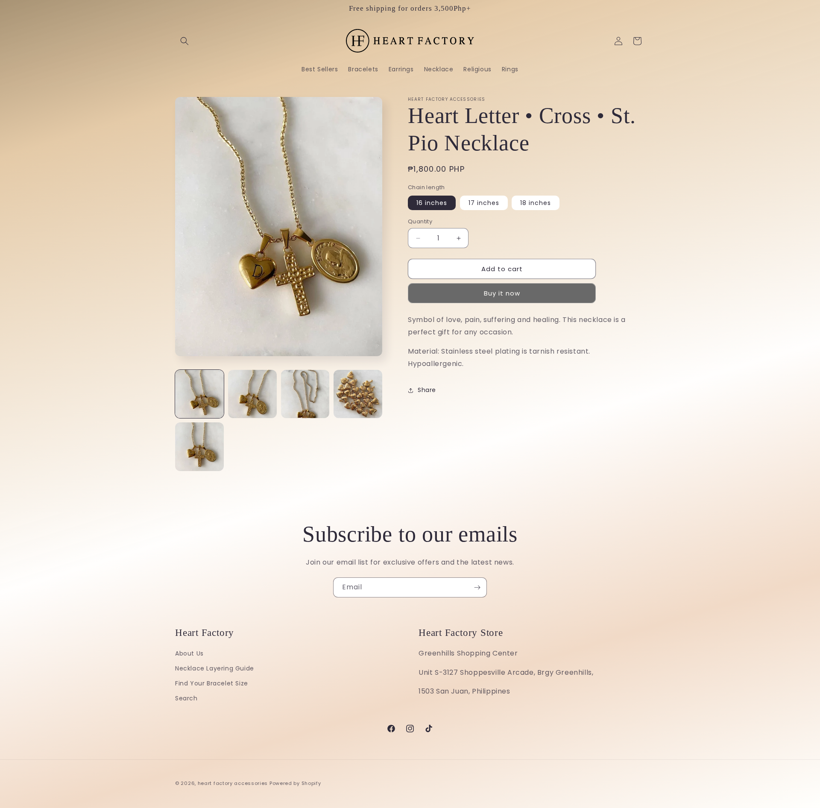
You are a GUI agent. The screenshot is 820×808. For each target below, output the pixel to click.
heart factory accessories (233, 783)
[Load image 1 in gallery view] (199, 394)
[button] (184, 41)
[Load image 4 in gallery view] (358, 394)
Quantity (420, 221)
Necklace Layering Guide (214, 668)
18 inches (535, 203)
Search (186, 698)
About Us (189, 653)
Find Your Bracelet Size (211, 683)
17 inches (484, 203)
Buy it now (502, 293)
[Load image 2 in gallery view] (252, 394)
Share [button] (427, 390)
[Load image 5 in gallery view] (199, 446)
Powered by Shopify (295, 783)
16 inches (431, 203)
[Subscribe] (477, 587)
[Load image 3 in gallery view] (305, 394)
